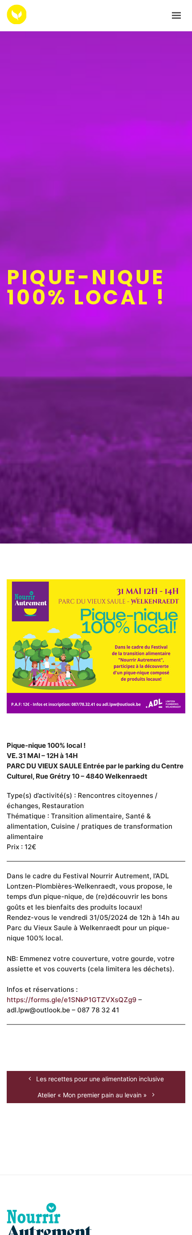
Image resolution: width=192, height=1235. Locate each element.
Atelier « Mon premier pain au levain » (93, 1095)
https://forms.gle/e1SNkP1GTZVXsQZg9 (72, 999)
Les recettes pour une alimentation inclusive (99, 1079)
